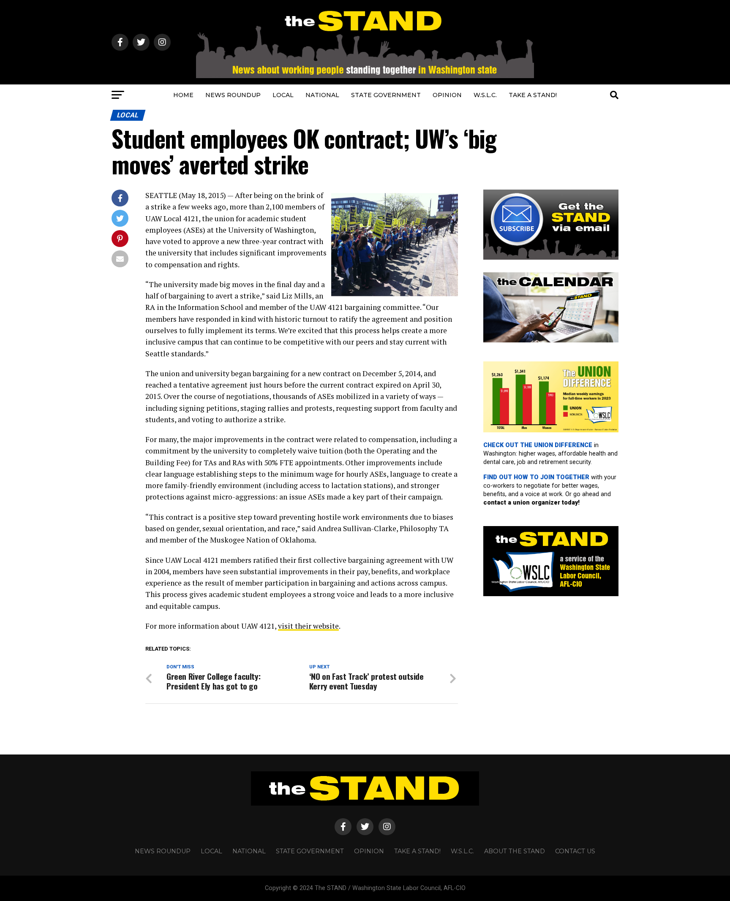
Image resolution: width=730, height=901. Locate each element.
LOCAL (283, 95)
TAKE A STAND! (533, 95)
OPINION (447, 95)
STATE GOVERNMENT (386, 95)
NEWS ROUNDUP (233, 95)
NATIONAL (322, 95)
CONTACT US (575, 851)
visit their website (308, 626)
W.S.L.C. (485, 95)
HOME (183, 95)
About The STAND (514, 851)
